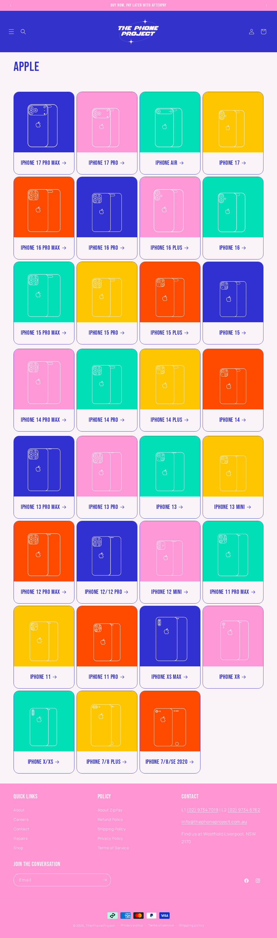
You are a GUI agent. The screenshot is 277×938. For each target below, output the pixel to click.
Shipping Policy (112, 828)
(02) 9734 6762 (243, 810)
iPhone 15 (229, 333)
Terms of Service (113, 847)
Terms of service (161, 925)
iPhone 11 (40, 677)
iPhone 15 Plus (166, 333)
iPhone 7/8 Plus (104, 762)
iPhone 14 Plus (166, 420)
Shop (18, 847)
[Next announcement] (266, 5)
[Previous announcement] (11, 5)
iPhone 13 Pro (103, 507)
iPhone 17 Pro (103, 163)
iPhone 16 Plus (166, 248)
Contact (21, 828)
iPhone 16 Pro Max (40, 248)
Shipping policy (191, 925)
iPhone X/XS (40, 762)
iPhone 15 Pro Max (40, 333)
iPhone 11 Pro (103, 677)
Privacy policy (132, 925)
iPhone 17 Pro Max (40, 163)
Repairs (21, 838)
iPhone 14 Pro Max (40, 420)
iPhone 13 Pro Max (40, 507)
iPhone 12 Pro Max (40, 592)
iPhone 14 (229, 420)
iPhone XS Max (166, 677)
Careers (21, 819)
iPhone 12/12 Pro (103, 592)
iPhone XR (229, 677)
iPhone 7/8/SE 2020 (167, 762)
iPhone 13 (166, 507)
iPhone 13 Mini (229, 507)
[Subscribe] (105, 880)
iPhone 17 (229, 163)
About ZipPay (110, 809)
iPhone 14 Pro (103, 420)
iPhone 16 (229, 248)
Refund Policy (110, 819)
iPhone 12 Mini (166, 592)
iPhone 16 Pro (103, 248)
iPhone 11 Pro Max (229, 592)
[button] (11, 32)
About (19, 809)
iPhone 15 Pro (103, 333)
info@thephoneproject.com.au (214, 822)
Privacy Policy (110, 838)
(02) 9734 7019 (202, 810)
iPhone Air (166, 163)
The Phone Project (100, 925)
